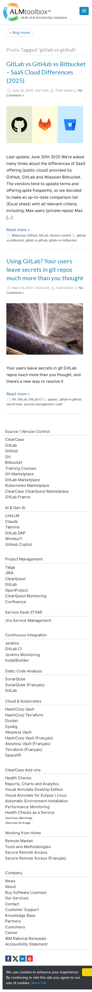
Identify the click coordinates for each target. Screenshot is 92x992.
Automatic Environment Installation (36, 800)
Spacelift (13, 755)
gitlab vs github (36, 240)
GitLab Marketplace (22, 479)
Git (14, 399)
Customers (15, 927)
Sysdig (11, 726)
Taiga (10, 567)
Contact (12, 903)
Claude (11, 521)
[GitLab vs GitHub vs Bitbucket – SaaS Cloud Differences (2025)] (44, 124)
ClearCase (14, 439)
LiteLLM (12, 515)
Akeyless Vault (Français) (27, 743)
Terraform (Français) (23, 749)
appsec (53, 399)
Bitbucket (19, 235)
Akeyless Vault (18, 732)
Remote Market (19, 840)
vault (58, 404)
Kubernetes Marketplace (27, 485)
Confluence (15, 601)
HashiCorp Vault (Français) (29, 738)
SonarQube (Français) (24, 684)
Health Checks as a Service (29, 812)
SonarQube (15, 679)
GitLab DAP (15, 533)
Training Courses (20, 468)
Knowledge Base (20, 915)
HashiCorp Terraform (24, 715)
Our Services (17, 898)
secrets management (39, 404)
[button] (84, 11)
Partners (13, 921)
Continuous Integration (26, 635)
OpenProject (16, 590)
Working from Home (23, 832)
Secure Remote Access (26, 852)
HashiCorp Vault (19, 709)
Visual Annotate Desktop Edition (34, 789)
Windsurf (13, 538)
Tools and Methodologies (28, 846)
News (10, 880)
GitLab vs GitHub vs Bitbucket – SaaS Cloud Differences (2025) (46, 72)
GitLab (43, 235)
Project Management (24, 559)
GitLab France (17, 496)
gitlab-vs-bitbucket (63, 240)
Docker (11, 720)
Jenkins (12, 643)
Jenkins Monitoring (22, 654)
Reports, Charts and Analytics (32, 783)
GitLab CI (35, 399)
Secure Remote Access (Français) (35, 858)
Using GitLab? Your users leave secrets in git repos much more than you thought (44, 269)
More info (39, 983)
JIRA (9, 572)
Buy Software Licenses (26, 892)
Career (11, 932)
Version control (60, 235)
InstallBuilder (17, 660)
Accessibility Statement (26, 944)
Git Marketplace (19, 473)
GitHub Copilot (18, 544)
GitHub (32, 235)
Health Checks (18, 777)
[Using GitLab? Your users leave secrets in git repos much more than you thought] (44, 328)
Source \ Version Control (27, 431)
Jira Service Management (28, 620)
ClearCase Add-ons (23, 770)
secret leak (14, 404)
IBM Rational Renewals (25, 938)
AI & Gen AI (15, 507)
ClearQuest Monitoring (25, 595)
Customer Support (22, 909)
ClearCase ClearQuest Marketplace (37, 491)
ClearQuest (15, 578)
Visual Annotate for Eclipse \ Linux (36, 795)
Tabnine (12, 527)
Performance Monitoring (27, 806)
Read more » (18, 229)
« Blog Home (20, 32)
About (10, 886)
